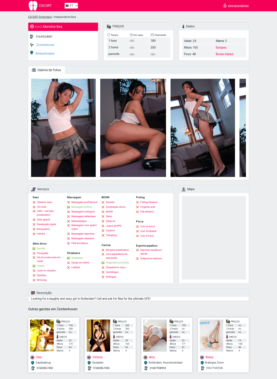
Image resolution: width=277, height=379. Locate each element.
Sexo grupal (43, 219)
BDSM (109, 211)
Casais (40, 265)
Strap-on (110, 221)
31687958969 (157, 368)
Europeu (221, 47)
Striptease (77, 257)
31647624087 (44, 36)
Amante (110, 202)
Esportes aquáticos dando (151, 252)
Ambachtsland (44, 53)
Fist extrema (147, 211)
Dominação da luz (116, 206)
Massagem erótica (81, 206)
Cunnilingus (112, 272)
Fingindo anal (147, 206)
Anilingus (111, 276)
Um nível (41, 206)
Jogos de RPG (114, 225)
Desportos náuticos (151, 258)
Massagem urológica (83, 211)
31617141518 (214, 368)
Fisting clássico (149, 202)
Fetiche (41, 233)
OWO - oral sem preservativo (45, 213)
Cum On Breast (148, 231)
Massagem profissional (84, 202)
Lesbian (75, 267)
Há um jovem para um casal (48, 259)
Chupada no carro (115, 267)
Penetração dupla (46, 224)
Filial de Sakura (79, 243)
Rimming (42, 280)
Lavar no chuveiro (46, 270)
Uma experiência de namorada (116, 256)
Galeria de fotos (49, 70)
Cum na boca (147, 226)
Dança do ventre (80, 262)
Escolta (41, 248)
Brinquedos (43, 229)
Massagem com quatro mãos (84, 227)
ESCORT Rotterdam (40, 17)
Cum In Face (147, 235)
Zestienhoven (44, 45)
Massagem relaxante (82, 238)
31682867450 (44, 368)
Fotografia (42, 253)
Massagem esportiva (82, 233)
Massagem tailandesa (83, 216)
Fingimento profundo (117, 262)
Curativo (110, 230)
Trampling (111, 235)
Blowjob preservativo (117, 250)
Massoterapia (78, 221)
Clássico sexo (44, 202)
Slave (109, 216)
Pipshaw (41, 275)
